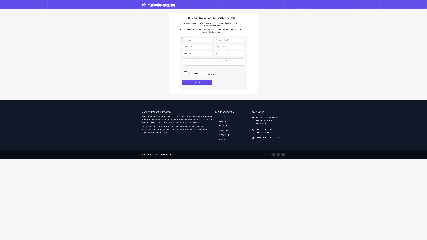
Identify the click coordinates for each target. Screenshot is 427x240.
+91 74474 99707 (264, 133)
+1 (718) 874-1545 (265, 130)
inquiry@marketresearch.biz (268, 138)
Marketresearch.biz (153, 154)
